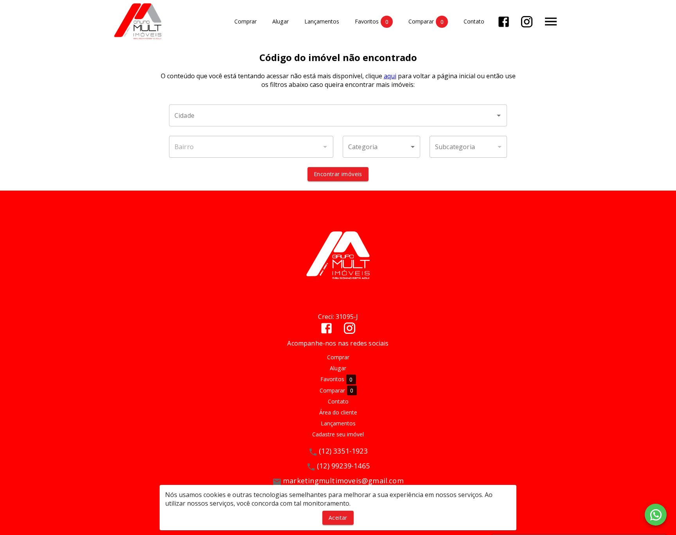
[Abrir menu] (550, 21)
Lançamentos (321, 21)
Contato (474, 21)
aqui (390, 76)
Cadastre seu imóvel (338, 434)
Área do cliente (338, 412)
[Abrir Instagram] (527, 22)
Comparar (426, 21)
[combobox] (338, 115)
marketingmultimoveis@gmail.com (343, 480)
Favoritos (371, 21)
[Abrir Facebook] (504, 22)
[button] (381, 147)
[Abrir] (498, 115)
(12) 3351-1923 (343, 451)
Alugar (280, 21)
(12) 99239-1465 (343, 465)
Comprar (245, 21)
